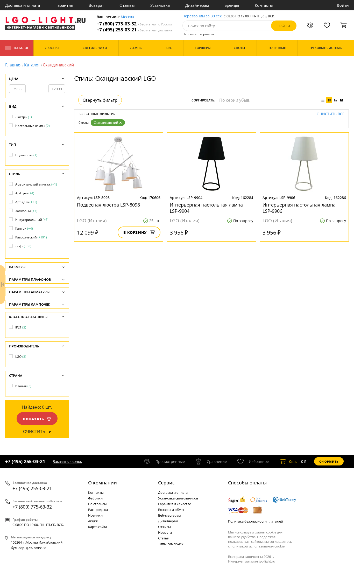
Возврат (96, 5)
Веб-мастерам (169, 515)
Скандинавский (106, 122)
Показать (33, 418)
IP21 (20, 327)
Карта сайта (97, 526)
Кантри (24, 228)
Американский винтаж (36, 184)
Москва (127, 17)
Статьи (163, 538)
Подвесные (26, 155)
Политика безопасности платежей (255, 521)
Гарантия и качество (174, 504)
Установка (160, 5)
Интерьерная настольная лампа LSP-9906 (299, 208)
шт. (293, 461)
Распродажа (98, 509)
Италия (23, 386)
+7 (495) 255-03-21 (134, 30)
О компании (102, 482)
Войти (343, 5)
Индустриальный (31, 219)
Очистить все (330, 114)
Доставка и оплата (22, 5)
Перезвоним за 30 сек (202, 16)
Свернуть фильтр (100, 100)
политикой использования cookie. (257, 546)
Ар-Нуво (24, 193)
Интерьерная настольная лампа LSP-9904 (206, 208)
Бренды (231, 5)
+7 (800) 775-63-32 (134, 24)
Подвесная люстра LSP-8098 (108, 205)
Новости (165, 532)
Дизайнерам (197, 5)
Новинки (95, 515)
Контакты (264, 5)
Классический (31, 237)
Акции (93, 521)
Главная (13, 65)
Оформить (328, 461)
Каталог (21, 48)
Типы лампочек (170, 543)
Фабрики (95, 498)
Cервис (166, 482)
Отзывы (127, 5)
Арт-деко (26, 202)
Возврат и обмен (171, 509)
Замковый (26, 211)
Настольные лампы (32, 126)
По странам (97, 504)
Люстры (23, 117)
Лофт (23, 246)
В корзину (135, 232)
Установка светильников (178, 498)
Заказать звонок (67, 461)
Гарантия (64, 5)
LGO (20, 356)
